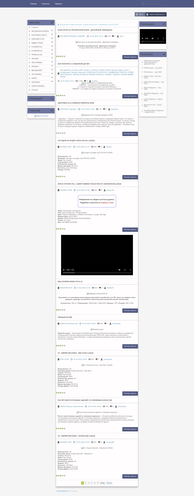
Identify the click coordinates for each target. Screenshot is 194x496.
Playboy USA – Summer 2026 (152, 77)
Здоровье (72, 109)
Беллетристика (72, 323)
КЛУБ (70, 190)
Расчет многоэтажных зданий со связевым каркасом (85, 400)
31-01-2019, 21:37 (83, 190)
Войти (141, 14)
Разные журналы (111, 70)
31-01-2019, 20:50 (82, 442)
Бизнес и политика (91, 70)
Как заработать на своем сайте (71, 70)
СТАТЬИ (35, 90)
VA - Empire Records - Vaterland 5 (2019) (76, 436)
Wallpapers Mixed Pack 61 (70, 282)
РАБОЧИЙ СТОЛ (66, 288)
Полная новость (130, 57)
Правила (58, 4)
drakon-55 (110, 190)
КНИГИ (62, 323)
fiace (121, 36)
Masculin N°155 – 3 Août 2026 (152, 105)
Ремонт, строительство (75, 406)
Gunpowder (116, 323)
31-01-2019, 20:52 (94, 406)
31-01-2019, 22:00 (87, 109)
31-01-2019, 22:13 (96, 36)
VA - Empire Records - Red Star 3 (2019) (75, 353)
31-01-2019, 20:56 (89, 323)
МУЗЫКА (63, 147)
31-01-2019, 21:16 (83, 288)
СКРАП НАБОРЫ (38, 86)
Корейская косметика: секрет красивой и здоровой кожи (152, 62)
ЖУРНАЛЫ (64, 109)
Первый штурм (65, 317)
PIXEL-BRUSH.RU (63, 491)
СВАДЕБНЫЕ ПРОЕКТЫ (118, 72)
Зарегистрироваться (157, 14)
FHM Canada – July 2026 (153, 68)
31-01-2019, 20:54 (80, 359)
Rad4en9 (110, 288)
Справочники (65, 72)
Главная (33, 4)
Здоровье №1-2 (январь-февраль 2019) (76, 103)
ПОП (70, 147)
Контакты (46, 4)
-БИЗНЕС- (108, 74)
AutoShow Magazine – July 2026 (153, 94)
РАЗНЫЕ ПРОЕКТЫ (96, 74)
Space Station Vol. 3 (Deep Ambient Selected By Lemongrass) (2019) (89, 184)
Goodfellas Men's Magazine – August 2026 (154, 111)
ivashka (109, 147)
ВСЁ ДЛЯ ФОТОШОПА (68, 36)
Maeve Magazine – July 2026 (152, 88)
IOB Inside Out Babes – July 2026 (154, 82)
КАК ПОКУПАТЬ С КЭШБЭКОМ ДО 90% (74, 64)
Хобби (101, 70)
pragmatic (114, 109)
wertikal (94, 81)
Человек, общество (78, 72)
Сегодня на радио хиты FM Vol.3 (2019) (76, 140)
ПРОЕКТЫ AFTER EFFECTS (97, 72)
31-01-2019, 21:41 (82, 147)
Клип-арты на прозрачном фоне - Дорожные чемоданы (85, 30)
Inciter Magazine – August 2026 (153, 99)
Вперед (109, 483)
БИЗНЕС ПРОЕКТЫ (80, 74)
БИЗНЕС (117, 74)
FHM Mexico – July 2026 (153, 72)
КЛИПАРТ (81, 36)
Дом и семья (124, 70)
